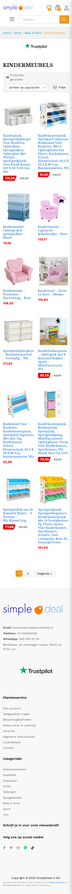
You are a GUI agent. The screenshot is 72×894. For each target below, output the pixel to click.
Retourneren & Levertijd (19, 725)
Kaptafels (9, 774)
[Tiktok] (32, 848)
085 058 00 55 (29, 638)
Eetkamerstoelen (14, 769)
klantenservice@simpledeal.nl (32, 627)
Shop (17, 32)
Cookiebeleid (12, 742)
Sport (7, 809)
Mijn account (12, 708)
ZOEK (64, 19)
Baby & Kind (33, 32)
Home (7, 32)
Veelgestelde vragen (16, 714)
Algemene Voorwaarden (19, 736)
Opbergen (9, 791)
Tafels (7, 786)
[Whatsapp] (25, 848)
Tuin (6, 814)
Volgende (43, 573)
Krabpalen (10, 780)
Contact (8, 747)
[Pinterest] (11, 848)
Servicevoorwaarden (12, 885)
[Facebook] (4, 848)
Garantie (9, 730)
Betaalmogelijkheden (17, 719)
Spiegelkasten (12, 797)
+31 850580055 (27, 633)
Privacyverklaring (56, 882)
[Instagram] (18, 848)
